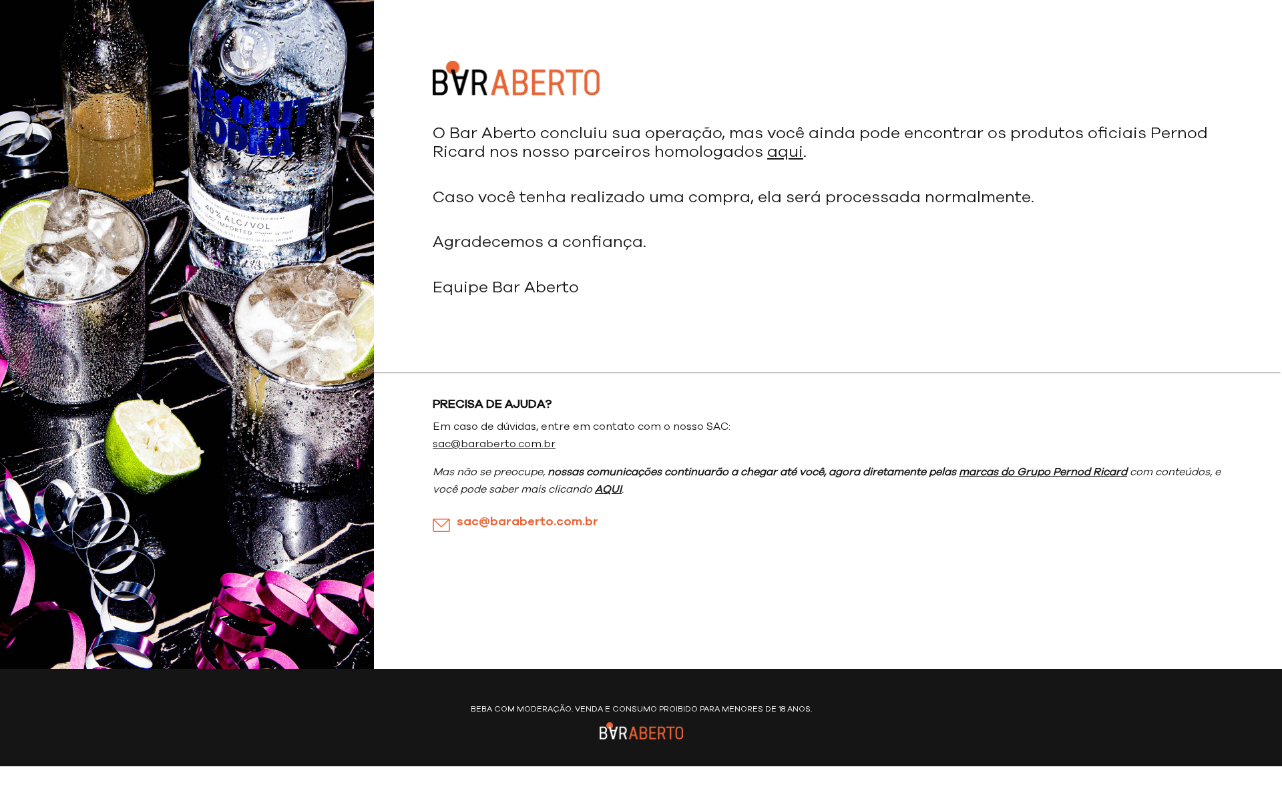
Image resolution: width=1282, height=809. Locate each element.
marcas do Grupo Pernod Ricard (1043, 472)
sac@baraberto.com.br (494, 444)
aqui (785, 152)
